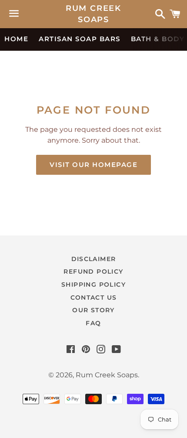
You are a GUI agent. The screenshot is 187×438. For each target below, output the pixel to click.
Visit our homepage (93, 164)
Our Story (93, 310)
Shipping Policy (93, 284)
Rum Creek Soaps (93, 13)
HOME (16, 39)
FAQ (93, 323)
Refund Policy (93, 271)
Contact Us (93, 297)
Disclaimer (93, 259)
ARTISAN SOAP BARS (79, 39)
